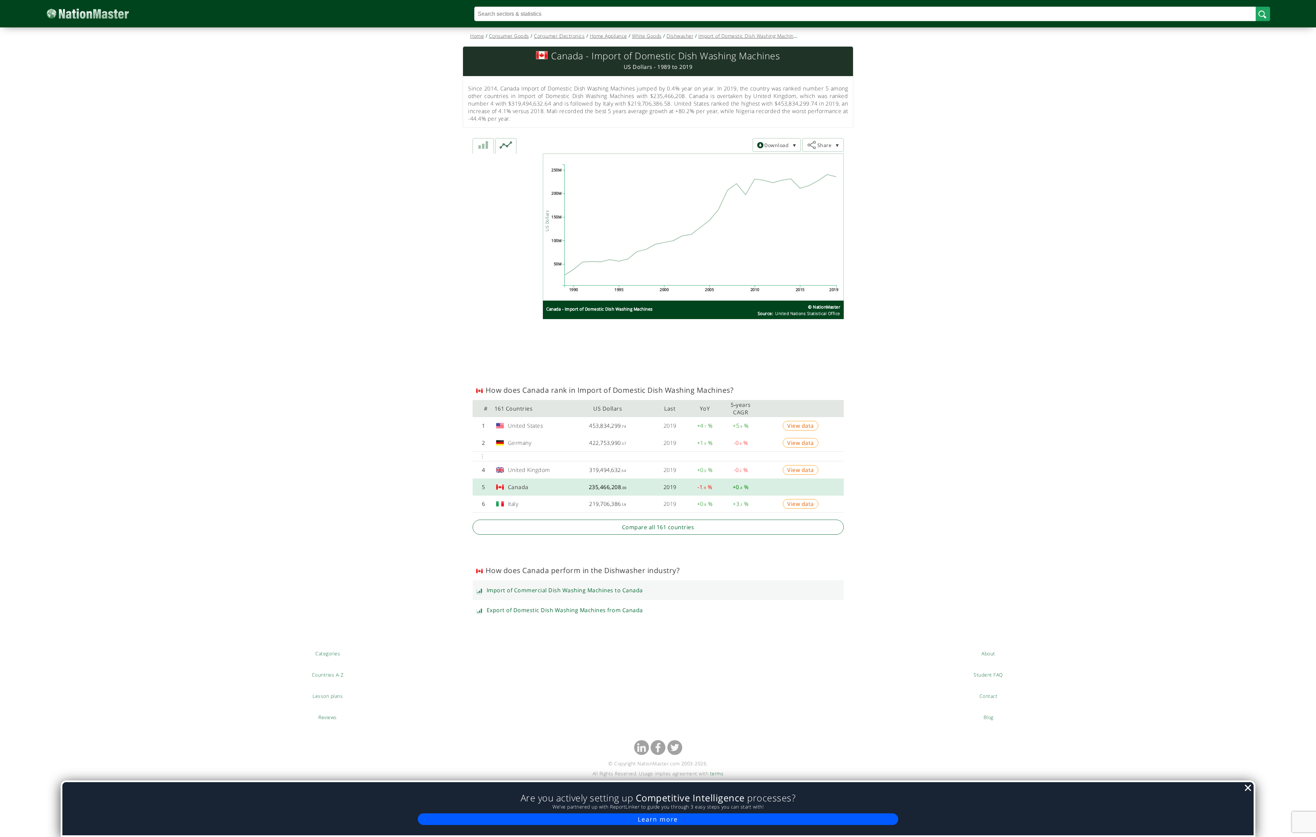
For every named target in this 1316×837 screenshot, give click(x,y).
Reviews (327, 717)
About (988, 653)
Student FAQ (988, 674)
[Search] (1263, 14)
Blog (988, 717)
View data (800, 425)
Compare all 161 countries (658, 527)
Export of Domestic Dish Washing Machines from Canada (565, 610)
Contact (988, 696)
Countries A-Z (327, 674)
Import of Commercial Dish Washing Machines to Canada (565, 590)
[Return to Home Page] (98, 14)
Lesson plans (327, 696)
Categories (327, 653)
